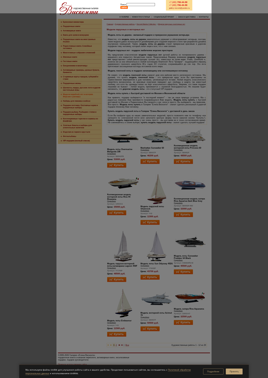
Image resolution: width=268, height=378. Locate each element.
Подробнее (213, 371)
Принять (234, 371)
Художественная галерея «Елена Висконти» (79, 8)
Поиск (123, 4)
